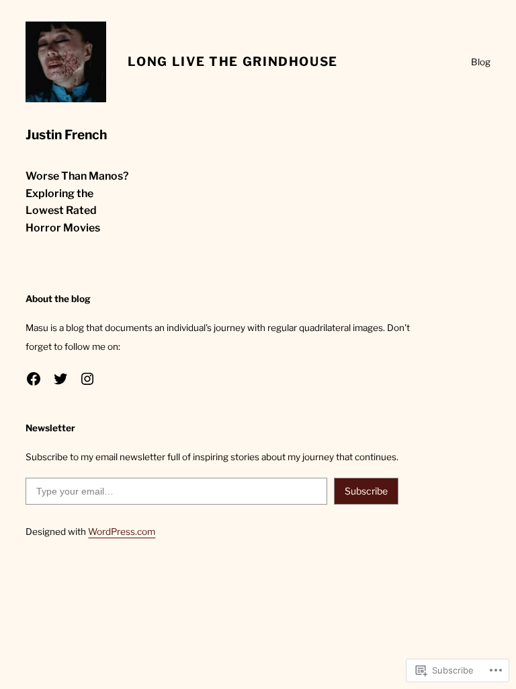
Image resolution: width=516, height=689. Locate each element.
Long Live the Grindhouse (233, 61)
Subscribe (366, 491)
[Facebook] (34, 379)
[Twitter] (60, 379)
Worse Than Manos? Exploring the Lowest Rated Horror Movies (77, 201)
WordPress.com (121, 531)
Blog (480, 62)
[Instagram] (87, 379)
